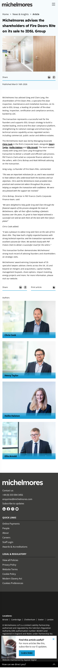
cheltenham (29, 619)
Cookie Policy (9, 573)
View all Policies (10, 560)
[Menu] (53, 4)
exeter (41, 619)
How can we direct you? (14, 664)
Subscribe (27, 653)
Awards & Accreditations (14, 546)
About (5, 532)
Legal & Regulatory (14, 554)
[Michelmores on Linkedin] (4, 509)
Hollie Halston (16, 147)
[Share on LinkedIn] (49, 77)
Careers (6, 537)
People (5, 528)
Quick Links (9, 517)
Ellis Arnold (32, 147)
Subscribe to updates (13, 503)
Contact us (7, 490)
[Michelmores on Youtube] (17, 509)
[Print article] (54, 287)
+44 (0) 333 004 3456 (12, 494)
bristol (5, 619)
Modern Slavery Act (12, 578)
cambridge (16, 619)
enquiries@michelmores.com (17, 499)
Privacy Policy (9, 564)
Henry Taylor (11, 375)
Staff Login (7, 542)
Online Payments (11, 523)
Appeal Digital (30, 660)
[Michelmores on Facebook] (8, 509)
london (50, 619)
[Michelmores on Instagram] (12, 509)
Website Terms (10, 569)
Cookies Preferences (12, 583)
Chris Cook (7, 144)
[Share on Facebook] (54, 77)
